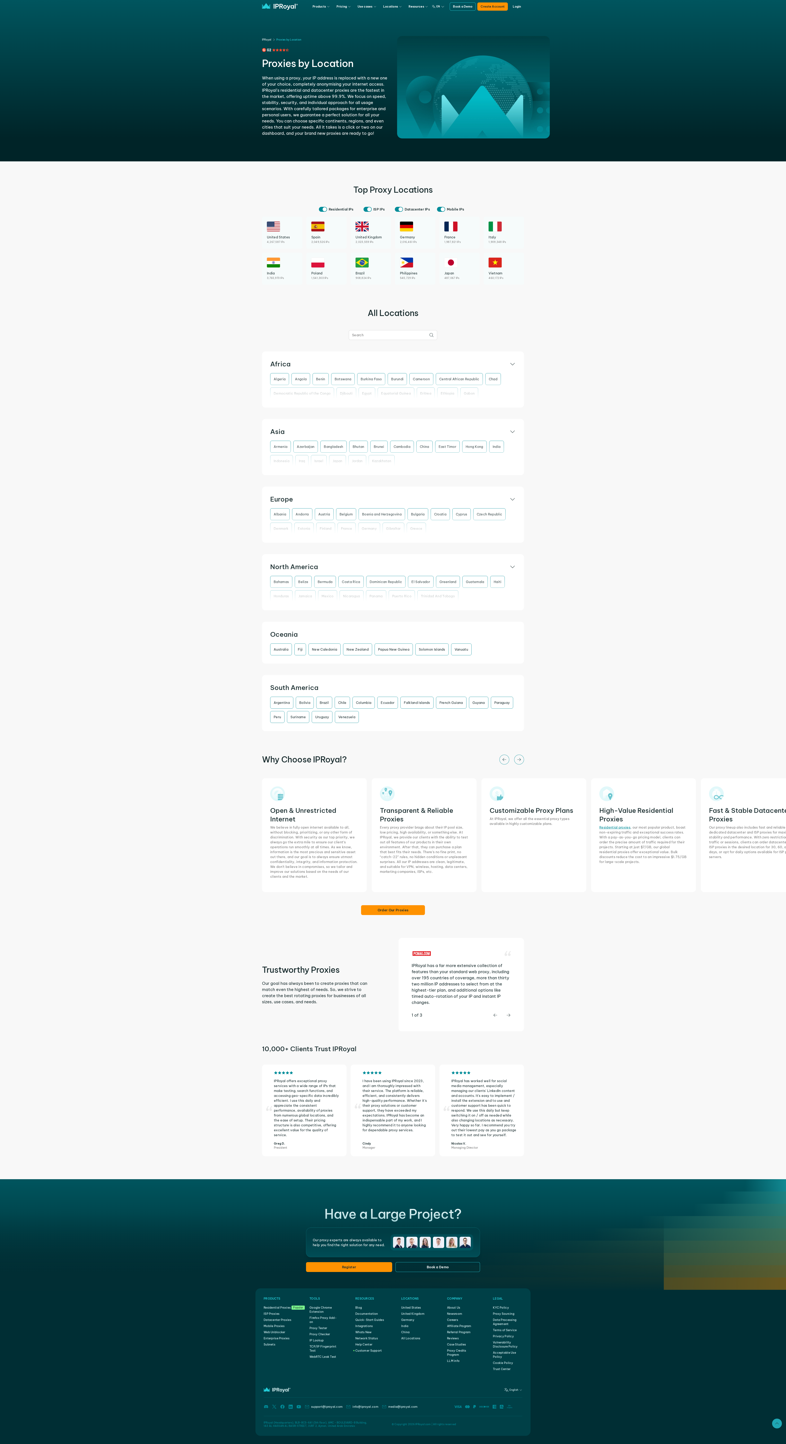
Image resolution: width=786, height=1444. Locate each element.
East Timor (447, 447)
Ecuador (387, 703)
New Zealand (358, 649)
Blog (358, 1307)
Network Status (366, 1338)
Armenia (280, 447)
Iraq (302, 461)
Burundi (397, 379)
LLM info (453, 1361)
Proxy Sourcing (503, 1314)
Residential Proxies (277, 1307)
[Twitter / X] (274, 1406)
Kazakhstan (381, 461)
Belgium (346, 514)
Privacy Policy (503, 1336)
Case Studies (456, 1344)
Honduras (281, 596)
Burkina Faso (371, 379)
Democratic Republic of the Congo (302, 393)
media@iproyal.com (403, 1407)
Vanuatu (461, 649)
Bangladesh (333, 447)
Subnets (269, 1344)
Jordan (357, 461)
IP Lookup (316, 1340)
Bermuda (325, 582)
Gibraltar (393, 529)
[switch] (323, 209)
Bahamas (281, 582)
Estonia (304, 529)
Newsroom (454, 1314)
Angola (301, 379)
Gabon (469, 393)
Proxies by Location (289, 39)
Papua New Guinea (393, 649)
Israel (318, 461)
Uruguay (322, 717)
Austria (324, 514)
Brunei (379, 447)
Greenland (447, 582)
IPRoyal (266, 39)
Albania (280, 514)
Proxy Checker (319, 1334)
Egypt (367, 393)
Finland (326, 529)
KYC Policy (501, 1307)
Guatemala (475, 582)
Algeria (280, 379)
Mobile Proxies (274, 1326)
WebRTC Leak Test (322, 1357)
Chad (493, 379)
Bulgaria (418, 514)
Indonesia (281, 461)
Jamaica (305, 596)
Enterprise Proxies (276, 1338)
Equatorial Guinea (396, 393)
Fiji (300, 649)
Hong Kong (474, 447)
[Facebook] (282, 1406)
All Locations (410, 1338)
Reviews (453, 1338)
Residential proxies (614, 827)
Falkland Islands (417, 703)
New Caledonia (324, 649)
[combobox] (393, 335)
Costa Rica (351, 582)
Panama (376, 596)
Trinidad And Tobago (438, 596)
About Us (453, 1307)
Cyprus (461, 514)
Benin (320, 379)
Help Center (363, 1344)
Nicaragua (351, 596)
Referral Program (459, 1332)
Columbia (364, 703)
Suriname (298, 717)
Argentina (282, 703)
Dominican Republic (386, 582)
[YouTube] (298, 1406)
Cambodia (402, 447)
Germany (369, 529)
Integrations (364, 1326)
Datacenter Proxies (277, 1320)
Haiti (497, 582)
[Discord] (266, 1406)
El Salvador (420, 582)
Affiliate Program (459, 1326)
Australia (281, 649)
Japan (337, 461)
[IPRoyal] (280, 6)
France (346, 529)
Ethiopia (447, 393)
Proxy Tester (318, 1328)
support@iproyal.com (327, 1407)
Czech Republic (489, 514)
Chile (342, 703)
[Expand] (777, 1423)
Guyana (478, 703)
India (497, 447)
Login (517, 6)
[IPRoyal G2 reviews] (275, 50)
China (424, 447)
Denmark (281, 529)
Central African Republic (459, 379)
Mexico (328, 596)
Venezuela (346, 717)
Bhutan (358, 447)
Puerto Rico (402, 596)
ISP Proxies (271, 1314)
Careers (452, 1320)
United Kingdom (413, 1314)
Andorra (302, 514)
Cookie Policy (503, 1363)
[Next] (519, 759)
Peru (277, 717)
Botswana (343, 379)
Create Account (493, 6)
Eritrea (425, 393)
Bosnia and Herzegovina (382, 514)
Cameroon (421, 379)
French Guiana (451, 703)
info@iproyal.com (365, 1407)
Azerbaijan (305, 447)
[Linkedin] (290, 1406)
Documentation (366, 1314)
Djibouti (346, 393)
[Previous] (504, 759)
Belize (303, 582)
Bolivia (304, 703)
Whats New (363, 1332)
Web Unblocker (274, 1332)
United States (411, 1307)
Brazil (324, 703)
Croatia (440, 514)
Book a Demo (462, 6)
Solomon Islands (432, 649)
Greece (416, 529)
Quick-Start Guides (369, 1320)
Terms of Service (505, 1330)
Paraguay (502, 703)
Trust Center (501, 1369)
